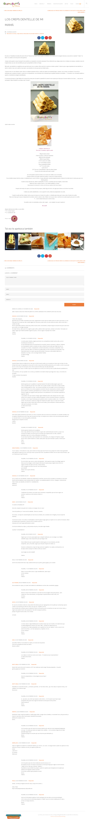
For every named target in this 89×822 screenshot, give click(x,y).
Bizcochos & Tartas (11, 33)
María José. (15, 743)
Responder (36, 309)
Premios (49, 3)
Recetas (42, 3)
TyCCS (71, 3)
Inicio (36, 3)
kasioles (14, 316)
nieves (14, 602)
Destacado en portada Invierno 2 (31, 33)
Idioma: (77, 3)
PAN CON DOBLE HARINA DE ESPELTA (13, 10)
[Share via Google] (50, 37)
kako (13, 640)
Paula (13, 780)
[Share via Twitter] (42, 37)
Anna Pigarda (15, 448)
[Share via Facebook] (39, 37)
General (42, 33)
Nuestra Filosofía (58, 3)
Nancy (14, 502)
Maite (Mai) (15, 664)
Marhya (14, 711)
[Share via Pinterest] (46, 37)
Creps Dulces (20, 33)
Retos (66, 3)
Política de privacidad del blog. (58, 816)
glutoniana (15, 582)
